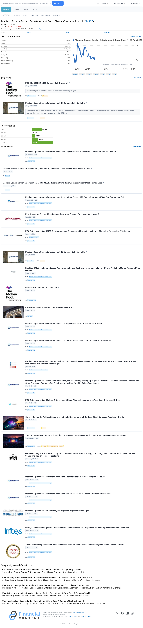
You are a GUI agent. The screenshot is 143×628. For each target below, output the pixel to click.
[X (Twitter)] (117, 615)
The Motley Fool (32, 95)
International (45, 15)
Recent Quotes (101, 3)
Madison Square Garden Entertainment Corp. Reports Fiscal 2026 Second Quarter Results (65, 477)
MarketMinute (31, 428)
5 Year (114, 74)
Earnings (45, 95)
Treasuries (56, 15)
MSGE (89, 21)
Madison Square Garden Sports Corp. (38, 369)
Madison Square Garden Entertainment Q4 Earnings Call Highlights (56, 103)
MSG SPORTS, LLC (33, 237)
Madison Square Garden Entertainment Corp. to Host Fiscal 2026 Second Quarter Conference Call (69, 494)
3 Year (108, 74)
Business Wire (31, 161)
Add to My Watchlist (41, 29)
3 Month (96, 74)
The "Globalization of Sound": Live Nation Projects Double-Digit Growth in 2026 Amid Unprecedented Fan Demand (76, 435)
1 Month (89, 74)
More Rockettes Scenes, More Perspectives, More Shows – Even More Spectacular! (62, 214)
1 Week (82, 74)
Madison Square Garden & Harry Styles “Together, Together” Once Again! (57, 511)
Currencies (34, 15)
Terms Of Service (85, 616)
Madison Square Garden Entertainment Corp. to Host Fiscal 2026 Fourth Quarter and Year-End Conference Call (74, 197)
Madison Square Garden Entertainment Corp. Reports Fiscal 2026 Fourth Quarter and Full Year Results (70, 152)
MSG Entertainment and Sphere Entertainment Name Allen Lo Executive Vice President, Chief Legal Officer (72, 400)
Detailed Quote (135, 36)
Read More (136, 146)
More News (136, 78)
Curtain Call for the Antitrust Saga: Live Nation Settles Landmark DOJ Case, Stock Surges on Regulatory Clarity (74, 417)
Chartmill (7, 175)
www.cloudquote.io (78, 612)
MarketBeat (31, 118)
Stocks (16, 9)
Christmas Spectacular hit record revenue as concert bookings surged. (52, 91)
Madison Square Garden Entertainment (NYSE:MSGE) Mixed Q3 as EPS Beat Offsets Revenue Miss (47, 168)
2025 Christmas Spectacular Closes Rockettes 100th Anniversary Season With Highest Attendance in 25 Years (74, 544)
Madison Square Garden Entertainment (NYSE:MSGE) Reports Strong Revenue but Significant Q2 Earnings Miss (53, 183)
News (25, 15)
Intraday (75, 74)
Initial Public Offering (53, 446)
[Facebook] (122, 615)
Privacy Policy (73, 616)
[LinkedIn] (127, 615)
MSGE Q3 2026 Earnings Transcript (42, 287)
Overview (17, 15)
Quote (29, 32)
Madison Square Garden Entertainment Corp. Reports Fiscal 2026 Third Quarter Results (64, 323)
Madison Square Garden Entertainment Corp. (40, 157)
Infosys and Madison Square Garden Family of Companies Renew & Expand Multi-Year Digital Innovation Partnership (77, 528)
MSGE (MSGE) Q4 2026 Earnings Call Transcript (47, 83)
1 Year (102, 74)
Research (107, 32)
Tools (35, 9)
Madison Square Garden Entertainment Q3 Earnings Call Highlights (56, 252)
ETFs (26, 9)
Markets (6, 9)
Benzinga (30, 316)
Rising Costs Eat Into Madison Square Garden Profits (49, 307)
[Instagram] (132, 615)
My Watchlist (118, 3)
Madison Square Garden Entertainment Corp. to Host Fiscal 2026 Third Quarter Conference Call (68, 340)
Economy (44, 446)
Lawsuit (44, 428)
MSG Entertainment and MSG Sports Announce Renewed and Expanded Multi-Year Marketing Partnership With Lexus (77, 231)
